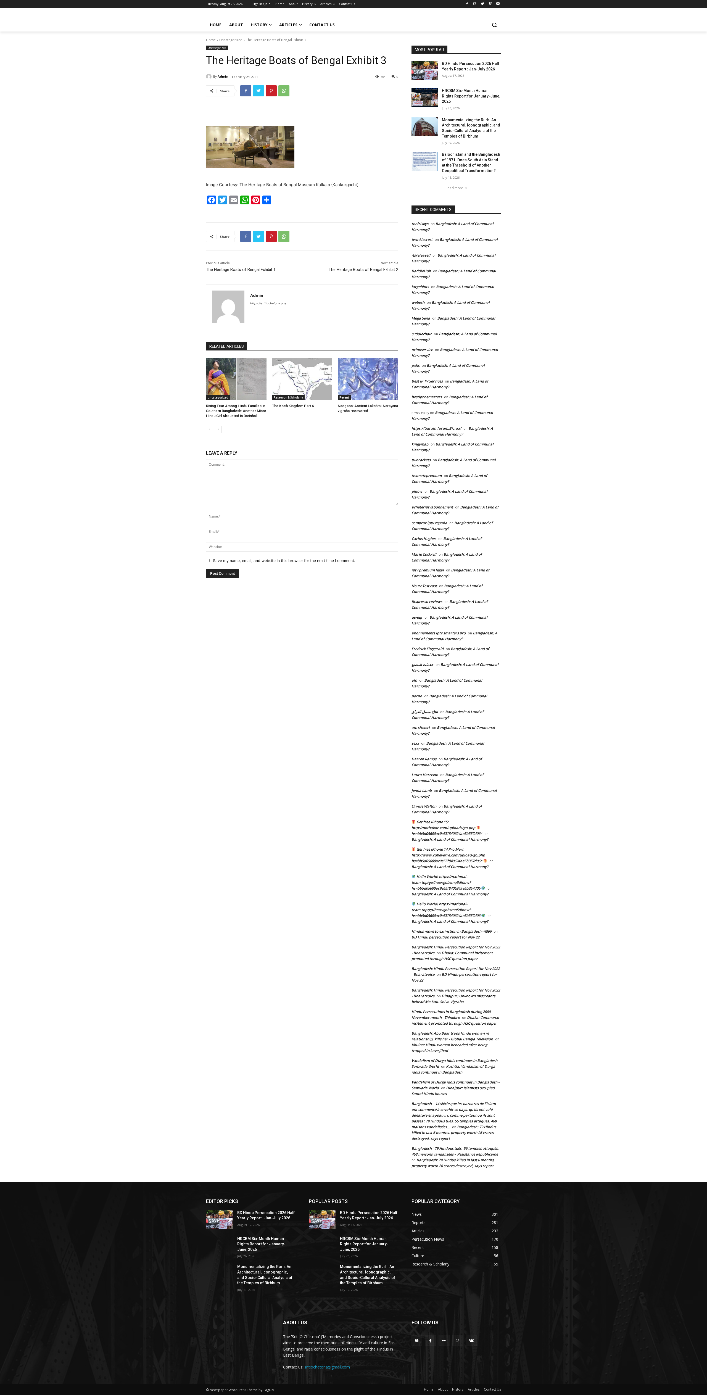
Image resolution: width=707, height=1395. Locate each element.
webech (417, 302)
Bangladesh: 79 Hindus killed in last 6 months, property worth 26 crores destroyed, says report (453, 1132)
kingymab (419, 444)
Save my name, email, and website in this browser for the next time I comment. (284, 560)
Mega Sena (420, 318)
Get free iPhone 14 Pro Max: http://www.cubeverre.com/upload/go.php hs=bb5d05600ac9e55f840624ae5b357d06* (448, 855)
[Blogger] (416, 1340)
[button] (494, 24)
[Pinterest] (271, 90)
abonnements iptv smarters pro (438, 633)
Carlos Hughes (423, 538)
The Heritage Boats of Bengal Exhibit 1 (241, 269)
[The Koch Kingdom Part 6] (302, 379)
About (443, 1389)
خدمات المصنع (422, 664)
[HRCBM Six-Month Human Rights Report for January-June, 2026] (424, 97)
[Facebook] (467, 4)
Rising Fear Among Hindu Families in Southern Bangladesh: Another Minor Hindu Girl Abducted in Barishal (236, 411)
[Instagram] (475, 4)
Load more (454, 188)
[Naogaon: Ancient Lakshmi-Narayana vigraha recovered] (368, 379)
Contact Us (492, 1389)
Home (211, 40)
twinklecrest (421, 239)
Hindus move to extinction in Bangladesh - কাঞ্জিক (451, 931)
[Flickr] (444, 1340)
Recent (344, 397)
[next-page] (218, 429)
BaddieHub (421, 270)
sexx (415, 743)
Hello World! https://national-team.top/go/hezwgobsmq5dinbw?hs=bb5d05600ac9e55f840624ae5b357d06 (446, 882)
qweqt (416, 617)
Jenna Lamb (421, 790)
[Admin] (209, 76)
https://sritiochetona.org (268, 303)
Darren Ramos (423, 758)
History (457, 1389)
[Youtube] (498, 4)
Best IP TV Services (427, 381)
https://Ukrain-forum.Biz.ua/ (436, 428)
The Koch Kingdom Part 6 (293, 406)
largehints (420, 286)
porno (416, 695)
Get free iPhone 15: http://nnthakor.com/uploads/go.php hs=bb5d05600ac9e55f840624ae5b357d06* (446, 827)
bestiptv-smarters (426, 396)
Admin (223, 76)
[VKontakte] (471, 1340)
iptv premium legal (427, 570)
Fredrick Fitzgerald (427, 648)
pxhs (415, 365)
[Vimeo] (490, 4)
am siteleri (420, 727)
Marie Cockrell (423, 554)
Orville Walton (423, 806)
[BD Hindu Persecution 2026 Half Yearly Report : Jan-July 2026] (424, 70)
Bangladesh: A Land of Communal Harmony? (449, 839)
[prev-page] (209, 429)
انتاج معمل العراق (424, 711)
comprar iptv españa (429, 522)
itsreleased (420, 255)
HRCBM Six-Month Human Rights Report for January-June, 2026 (471, 96)
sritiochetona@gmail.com (327, 1367)
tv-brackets (421, 459)
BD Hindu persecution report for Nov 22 (445, 937)
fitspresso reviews (426, 601)
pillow (416, 491)
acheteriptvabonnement (432, 507)
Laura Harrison (424, 774)
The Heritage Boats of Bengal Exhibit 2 (363, 269)
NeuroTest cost (424, 585)
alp (414, 680)
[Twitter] (482, 4)
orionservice (422, 349)
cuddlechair (421, 333)
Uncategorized (230, 40)
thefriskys (419, 223)
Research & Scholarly (288, 397)
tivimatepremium (426, 475)
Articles (473, 1389)
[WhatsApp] (283, 90)
